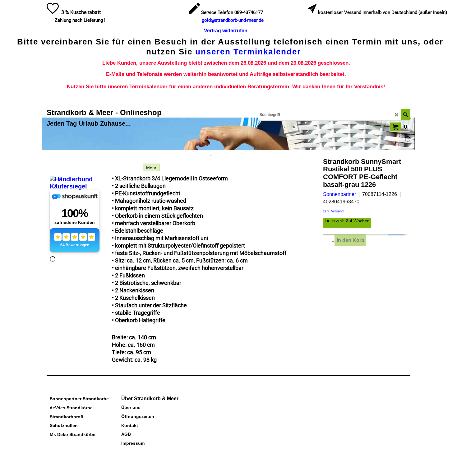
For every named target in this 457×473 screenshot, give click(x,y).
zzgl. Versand (333, 211)
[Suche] (405, 114)
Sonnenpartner (339, 194)
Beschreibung (125, 167)
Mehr (151, 167)
